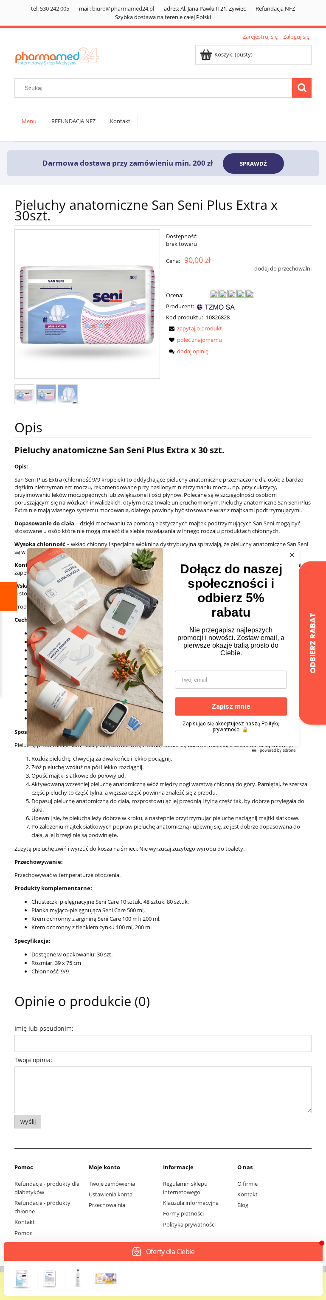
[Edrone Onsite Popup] (163, 650)
